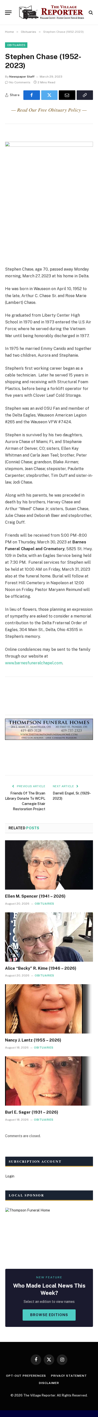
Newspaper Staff (21, 76)
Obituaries (16, 45)
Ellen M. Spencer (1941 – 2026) (35, 896)
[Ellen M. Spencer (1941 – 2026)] (49, 865)
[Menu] (8, 12)
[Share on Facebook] (31, 95)
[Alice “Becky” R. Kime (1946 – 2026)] (49, 937)
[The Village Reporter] (51, 12)
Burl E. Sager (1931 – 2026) (31, 1112)
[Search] (90, 12)
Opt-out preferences (26, 1375)
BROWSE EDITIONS (49, 1315)
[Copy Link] (85, 95)
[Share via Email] (67, 95)
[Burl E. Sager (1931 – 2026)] (49, 1081)
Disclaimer (49, 1383)
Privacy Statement (69, 1375)
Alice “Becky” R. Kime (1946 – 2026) (40, 968)
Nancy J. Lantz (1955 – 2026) (33, 1040)
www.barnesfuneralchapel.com (33, 663)
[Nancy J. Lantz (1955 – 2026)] (49, 1009)
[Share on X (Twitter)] (49, 95)
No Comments (19, 82)
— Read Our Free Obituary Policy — (49, 109)
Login (9, 1176)
